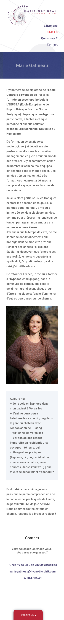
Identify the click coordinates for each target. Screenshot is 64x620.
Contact (52, 44)
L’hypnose (51, 25)
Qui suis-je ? (49, 38)
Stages (52, 32)
